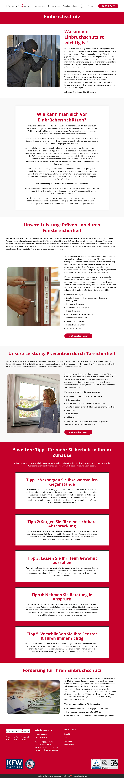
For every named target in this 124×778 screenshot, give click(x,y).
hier (76, 699)
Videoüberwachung (70, 6)
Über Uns (82, 6)
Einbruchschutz (54, 6)
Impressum (68, 741)
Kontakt (90, 6)
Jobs (65, 737)
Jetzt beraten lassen (78, 336)
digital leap (84, 776)
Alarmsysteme (40, 6)
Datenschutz (69, 744)
